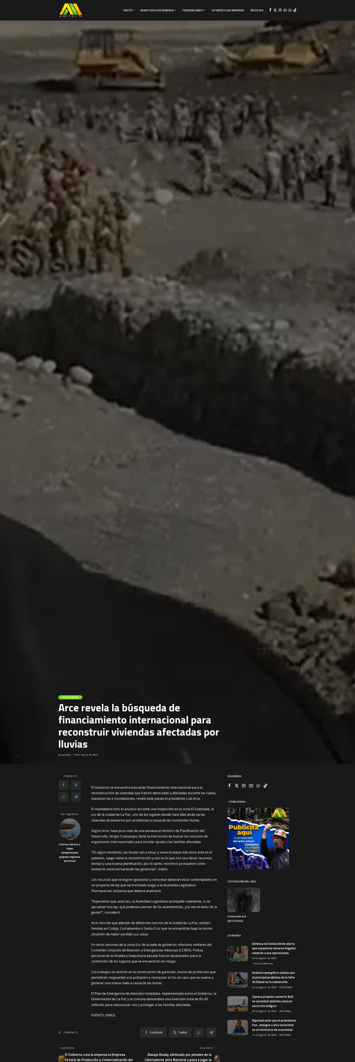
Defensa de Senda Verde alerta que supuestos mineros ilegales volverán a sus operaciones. (274, 948)
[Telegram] (76, 797)
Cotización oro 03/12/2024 (236, 918)
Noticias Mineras (263, 963)
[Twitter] (275, 10)
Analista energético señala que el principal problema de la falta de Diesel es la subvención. (273, 977)
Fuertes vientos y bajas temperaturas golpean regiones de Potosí (69, 852)
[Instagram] (280, 10)
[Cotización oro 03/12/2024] (243, 900)
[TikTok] (295, 10)
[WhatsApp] (290, 10)
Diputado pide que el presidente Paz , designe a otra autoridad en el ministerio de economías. (274, 1025)
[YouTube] (285, 10)
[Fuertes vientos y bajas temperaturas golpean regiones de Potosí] (70, 829)
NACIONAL (285, 1011)
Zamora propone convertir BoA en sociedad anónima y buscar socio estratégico (272, 1001)
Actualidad (70, 697)
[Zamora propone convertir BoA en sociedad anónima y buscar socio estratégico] (237, 1004)
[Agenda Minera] (70, 10)
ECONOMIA (285, 987)
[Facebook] (270, 10)
